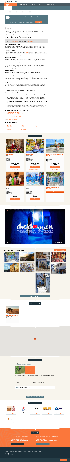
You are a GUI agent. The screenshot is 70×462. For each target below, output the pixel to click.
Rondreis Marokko (9, 154)
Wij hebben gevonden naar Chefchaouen (52, 188)
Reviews (28, 8)
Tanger (26, 52)
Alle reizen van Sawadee (15, 201)
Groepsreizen (9, 129)
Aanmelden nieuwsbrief (17, 444)
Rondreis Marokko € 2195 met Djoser (13, 112)
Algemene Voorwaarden (18, 451)
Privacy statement (30, 451)
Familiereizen (37, 124)
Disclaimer (35, 451)
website (13, 413)
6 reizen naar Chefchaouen (14, 41)
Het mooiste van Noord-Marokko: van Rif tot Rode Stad (54, 155)
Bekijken (55, 191)
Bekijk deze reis (15, 166)
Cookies (40, 451)
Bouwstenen (23, 125)
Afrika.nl (8, 11)
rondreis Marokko (30, 41)
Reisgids (20, 11)
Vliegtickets (9, 125)
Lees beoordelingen (29, 22)
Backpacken (37, 125)
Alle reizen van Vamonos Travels (35, 169)
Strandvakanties (23, 126)
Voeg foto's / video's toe (60, 250)
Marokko (14, 11)
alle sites (16, 1)
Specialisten (23, 128)
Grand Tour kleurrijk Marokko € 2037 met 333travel (16, 117)
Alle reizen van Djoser (15, 169)
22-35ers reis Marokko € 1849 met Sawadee (14, 116)
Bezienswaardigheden (18, 8)
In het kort (8, 8)
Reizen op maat (9, 126)
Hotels (36, 126)
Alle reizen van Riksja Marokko (55, 169)
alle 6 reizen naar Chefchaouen (12, 119)
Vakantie (8, 128)
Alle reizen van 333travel (35, 201)
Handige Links (12, 451)
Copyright (24, 451)
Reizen (43, 8)
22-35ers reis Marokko (10, 187)
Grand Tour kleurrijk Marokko (31, 187)
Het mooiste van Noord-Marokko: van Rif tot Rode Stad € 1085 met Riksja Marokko (21, 115)
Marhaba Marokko (29, 154)
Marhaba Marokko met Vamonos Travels (15, 113)
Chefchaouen (27, 11)
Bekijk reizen (38, 22)
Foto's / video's (36, 8)
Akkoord (63, 459)
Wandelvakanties (38, 128)
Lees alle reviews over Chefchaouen (35, 396)
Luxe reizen (23, 124)
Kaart (61, 8)
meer (8, 413)
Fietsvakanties (23, 129)
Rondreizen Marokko (10, 124)
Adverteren (6, 451)
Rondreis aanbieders (52, 8)
